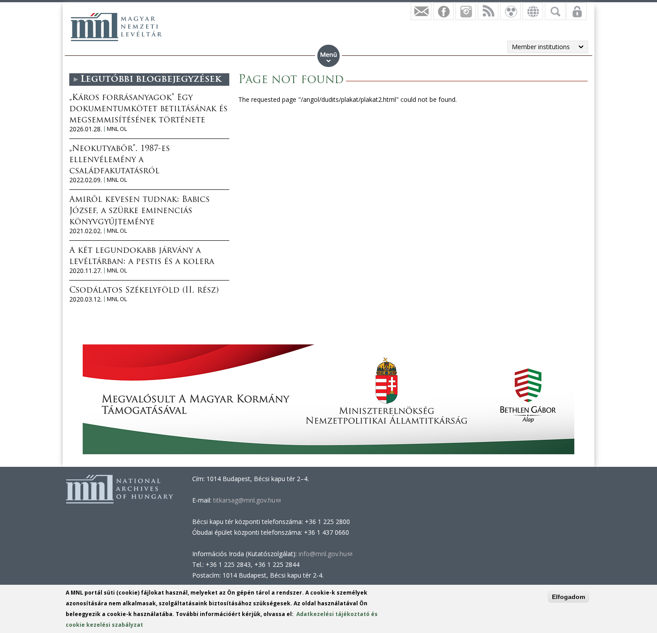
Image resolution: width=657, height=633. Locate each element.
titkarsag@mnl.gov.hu (246, 500)
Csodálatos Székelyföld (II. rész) (144, 291)
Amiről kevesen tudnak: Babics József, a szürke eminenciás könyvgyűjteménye (139, 211)
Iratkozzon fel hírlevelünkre (421, 11)
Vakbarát (510, 11)
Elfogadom (568, 596)
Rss (488, 11)
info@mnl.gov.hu (325, 553)
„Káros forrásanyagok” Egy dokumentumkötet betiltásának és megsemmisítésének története (148, 109)
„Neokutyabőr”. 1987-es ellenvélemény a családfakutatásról (119, 160)
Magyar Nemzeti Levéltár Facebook (443, 11)
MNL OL (117, 129)
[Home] (116, 26)
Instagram (465, 11)
